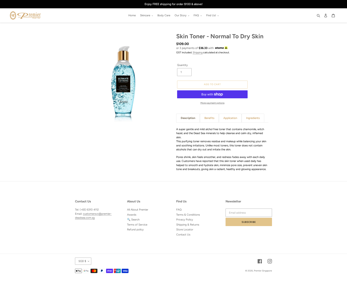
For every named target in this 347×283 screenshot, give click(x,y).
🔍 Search (133, 219)
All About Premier (137, 209)
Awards (131, 214)
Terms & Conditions (188, 214)
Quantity (182, 65)
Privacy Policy (184, 219)
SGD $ (82, 261)
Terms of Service (137, 224)
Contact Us (183, 234)
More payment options (212, 103)
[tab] (188, 118)
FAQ (179, 209)
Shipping (198, 52)
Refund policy (135, 229)
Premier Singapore (263, 270)
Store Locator (184, 229)
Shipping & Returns (187, 224)
